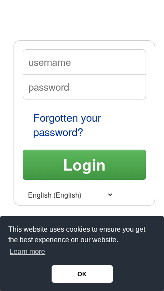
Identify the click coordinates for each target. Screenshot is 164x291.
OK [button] (82, 273)
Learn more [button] (27, 251)
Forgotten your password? (67, 124)
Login (84, 164)
